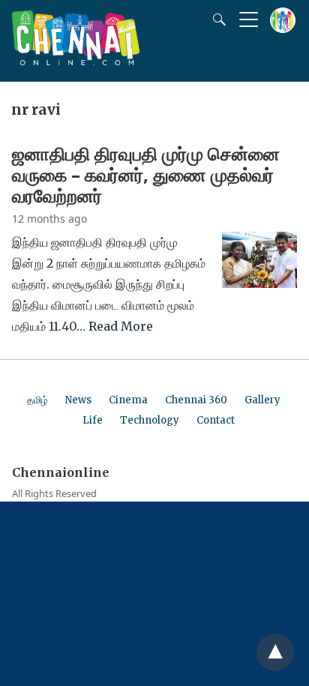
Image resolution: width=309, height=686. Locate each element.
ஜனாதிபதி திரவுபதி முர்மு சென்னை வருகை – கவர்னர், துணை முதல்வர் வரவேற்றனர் (146, 174)
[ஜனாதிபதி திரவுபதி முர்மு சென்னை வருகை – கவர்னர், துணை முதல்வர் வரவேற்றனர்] (259, 283)
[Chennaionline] (76, 60)
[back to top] (275, 652)
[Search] (216, 19)
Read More (120, 326)
